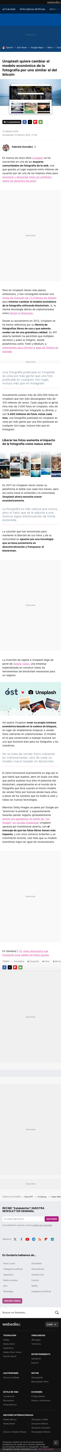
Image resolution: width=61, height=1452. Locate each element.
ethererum (26, 313)
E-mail (40, 122)
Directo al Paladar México (15, 1432)
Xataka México (10, 1419)
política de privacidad (42, 1225)
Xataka (6, 1340)
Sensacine (36, 1358)
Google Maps (37, 47)
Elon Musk (22, 47)
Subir (50, 1324)
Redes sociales (10, 1280)
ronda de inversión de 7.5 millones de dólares (29, 297)
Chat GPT (29, 1197)
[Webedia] (54, 2)
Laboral (35, 1280)
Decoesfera (8, 1400)
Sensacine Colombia (40, 1428)
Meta (50, 47)
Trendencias (9, 1396)
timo (5, 1286)
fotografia (34, 961)
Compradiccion (10, 1404)
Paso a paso (9, 1263)
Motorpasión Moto (40, 1381)
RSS (39, 1238)
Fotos (47, 961)
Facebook (25, 122)
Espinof (34, 1363)
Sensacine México (39, 1423)
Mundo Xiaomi (9, 1356)
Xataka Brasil (9, 1423)
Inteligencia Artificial (41, 1291)
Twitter (30, 122)
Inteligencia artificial (13, 1269)
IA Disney (42, 1197)
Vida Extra (36, 1344)
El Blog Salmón (38, 1396)
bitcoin (14, 313)
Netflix (34, 1286)
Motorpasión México (40, 1432)
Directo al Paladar (11, 1377)
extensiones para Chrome (17, 347)
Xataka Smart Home (12, 1352)
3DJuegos (36, 1340)
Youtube (27, 1238)
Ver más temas (12, 1301)
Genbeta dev (37, 1274)
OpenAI (9, 47)
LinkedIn (52, 1238)
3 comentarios (13, 122)
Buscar (57, 1312)
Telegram (33, 1238)
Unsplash (37, 157)
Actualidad (19, 961)
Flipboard (35, 122)
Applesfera (8, 1348)
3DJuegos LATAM (39, 1419)
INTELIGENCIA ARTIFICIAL (32, 9)
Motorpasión (37, 1377)
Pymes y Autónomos (40, 1400)
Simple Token (21, 663)
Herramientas (37, 1269)
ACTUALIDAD (8, 9)
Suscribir (51, 1219)
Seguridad (8, 1274)
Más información (46, 1449)
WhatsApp (8, 1291)
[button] (24, 146)
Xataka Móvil (9, 1344)
